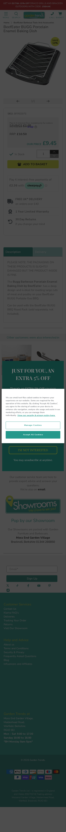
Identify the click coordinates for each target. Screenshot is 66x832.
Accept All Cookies (33, 434)
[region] (33, 416)
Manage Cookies (33, 425)
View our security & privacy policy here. (36, 415)
